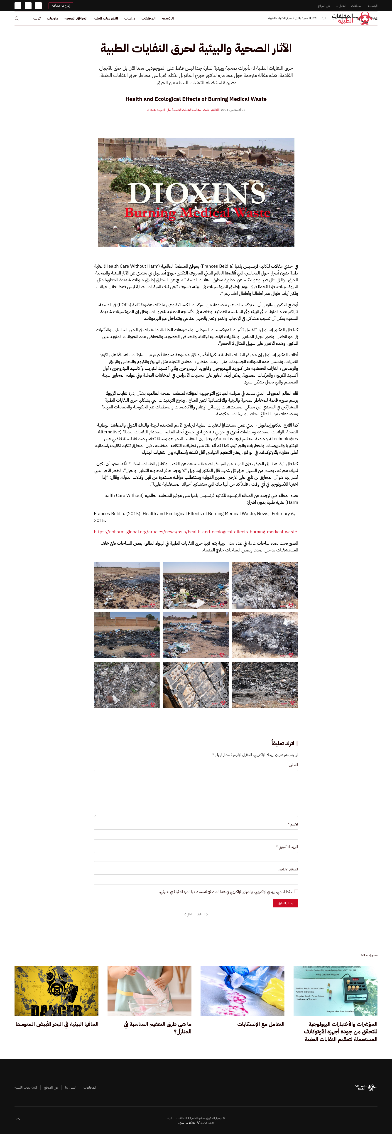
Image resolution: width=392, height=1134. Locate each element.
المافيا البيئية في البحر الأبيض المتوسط (57, 1024)
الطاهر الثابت (211, 109)
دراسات (129, 18)
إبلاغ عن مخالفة (61, 5)
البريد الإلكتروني (287, 847)
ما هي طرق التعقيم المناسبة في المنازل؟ (157, 1028)
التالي (189, 914)
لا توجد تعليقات (156, 109)
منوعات (52, 18)
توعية (37, 18)
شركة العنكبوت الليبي (191, 1122)
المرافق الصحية (75, 18)
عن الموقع (324, 5)
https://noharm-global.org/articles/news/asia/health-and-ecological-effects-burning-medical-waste (195, 531)
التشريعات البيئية (106, 18)
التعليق (293, 765)
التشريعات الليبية (26, 1087)
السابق (201, 914)
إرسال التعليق (285, 903)
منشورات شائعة (369, 955)
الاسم (293, 824)
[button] (17, 18)
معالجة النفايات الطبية (187, 109)
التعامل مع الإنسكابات (260, 1024)
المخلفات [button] (149, 18)
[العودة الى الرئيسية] (354, 18)
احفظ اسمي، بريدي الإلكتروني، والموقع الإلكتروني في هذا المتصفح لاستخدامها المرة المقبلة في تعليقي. (226, 891)
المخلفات (356, 5)
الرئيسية (372, 5)
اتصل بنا (340, 5)
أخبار (170, 109)
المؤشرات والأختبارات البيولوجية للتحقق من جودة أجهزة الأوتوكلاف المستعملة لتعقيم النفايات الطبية (340, 1031)
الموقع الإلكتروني (287, 869)
